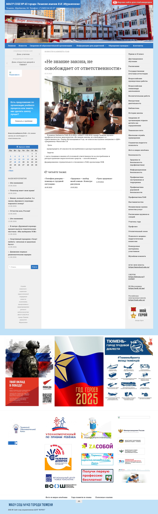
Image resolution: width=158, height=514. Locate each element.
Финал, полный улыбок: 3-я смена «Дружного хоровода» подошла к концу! (21, 201)
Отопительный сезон (138, 231)
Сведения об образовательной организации (51, 45)
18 (15, 162)
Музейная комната (137, 256)
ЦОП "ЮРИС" (39, 510)
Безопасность (134, 155)
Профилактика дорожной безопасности (136, 189)
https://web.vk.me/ (136, 288)
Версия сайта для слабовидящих (134, 2)
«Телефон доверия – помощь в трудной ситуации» (54, 181)
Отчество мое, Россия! (20, 211)
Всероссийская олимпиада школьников (135, 88)
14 (28, 159)
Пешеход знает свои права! (22, 190)
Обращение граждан (118, 45)
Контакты (138, 45)
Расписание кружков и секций (138, 215)
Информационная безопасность (138, 171)
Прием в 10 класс (136, 54)
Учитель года (134, 222)
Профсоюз (132, 226)
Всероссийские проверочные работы (138, 79)
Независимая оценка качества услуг (137, 208)
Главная (12, 45)
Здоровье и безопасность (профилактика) (137, 162)
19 (19, 162)
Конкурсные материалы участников (134, 248)
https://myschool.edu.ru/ (138, 267)
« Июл (10, 171)
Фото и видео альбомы (138, 150)
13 (23, 159)
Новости (23, 45)
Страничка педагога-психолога (137, 144)
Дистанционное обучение (135, 60)
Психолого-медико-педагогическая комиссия (137, 238)
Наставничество (135, 202)
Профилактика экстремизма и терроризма (137, 179)
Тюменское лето (135, 130)
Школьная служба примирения (136, 136)
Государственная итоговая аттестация (138, 72)
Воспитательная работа (139, 96)
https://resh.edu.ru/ (136, 300)
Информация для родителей (90, 45)
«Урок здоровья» (104, 178)
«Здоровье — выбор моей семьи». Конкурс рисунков (81, 181)
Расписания (133, 66)
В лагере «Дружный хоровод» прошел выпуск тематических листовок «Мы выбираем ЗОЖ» (22, 229)
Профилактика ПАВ (137, 197)
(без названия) (16, 183)
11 (15, 159)
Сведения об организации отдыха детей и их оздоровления (137, 122)
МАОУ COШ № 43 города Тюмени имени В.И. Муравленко (43, 4)
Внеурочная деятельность (134, 102)
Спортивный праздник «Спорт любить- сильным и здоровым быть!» (22, 241)
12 (19, 159)
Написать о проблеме (23, 121)
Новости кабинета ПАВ (57, 51)
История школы (135, 113)
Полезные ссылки (104, 497)
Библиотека (133, 108)
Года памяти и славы (81, 497)
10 (10, 159)
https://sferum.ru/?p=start (136, 278)
